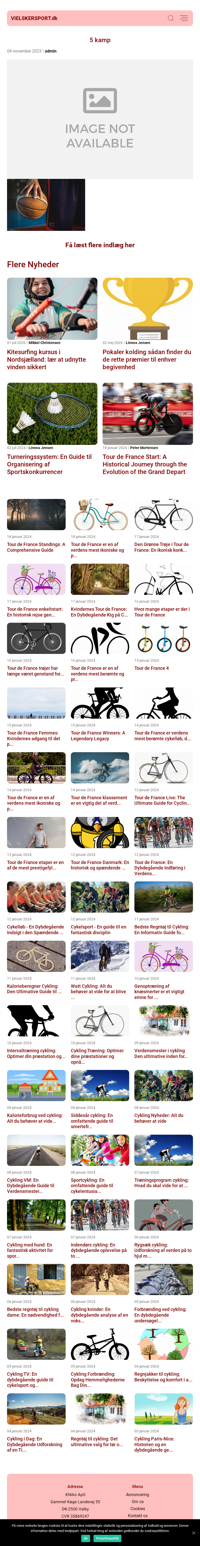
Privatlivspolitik (107, 1538)
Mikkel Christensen (44, 343)
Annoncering (137, 1494)
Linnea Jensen (138, 343)
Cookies (137, 1508)
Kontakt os (138, 1515)
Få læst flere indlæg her (100, 245)
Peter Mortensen (144, 448)
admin (51, 51)
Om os (138, 1501)
